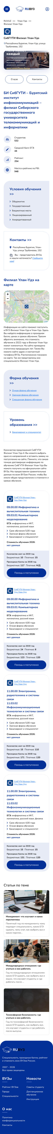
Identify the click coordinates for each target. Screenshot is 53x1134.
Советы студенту (35, 1087)
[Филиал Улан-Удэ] (27, 306)
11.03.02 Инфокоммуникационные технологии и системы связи (25, 707)
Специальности (10, 1096)
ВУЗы (7, 1078)
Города (5, 1091)
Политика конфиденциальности (13, 1119)
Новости (33, 1078)
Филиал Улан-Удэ (13, 24)
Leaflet (46, 321)
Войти (47, 9)
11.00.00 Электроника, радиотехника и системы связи (23, 695)
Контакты (7, 1125)
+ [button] (8, 294)
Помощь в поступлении (26, 572)
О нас (7, 1109)
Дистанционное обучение (34, 1093)
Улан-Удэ (22, 20)
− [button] (8, 298)
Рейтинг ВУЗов (10, 1087)
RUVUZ (7, 20)
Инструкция (32, 1099)
